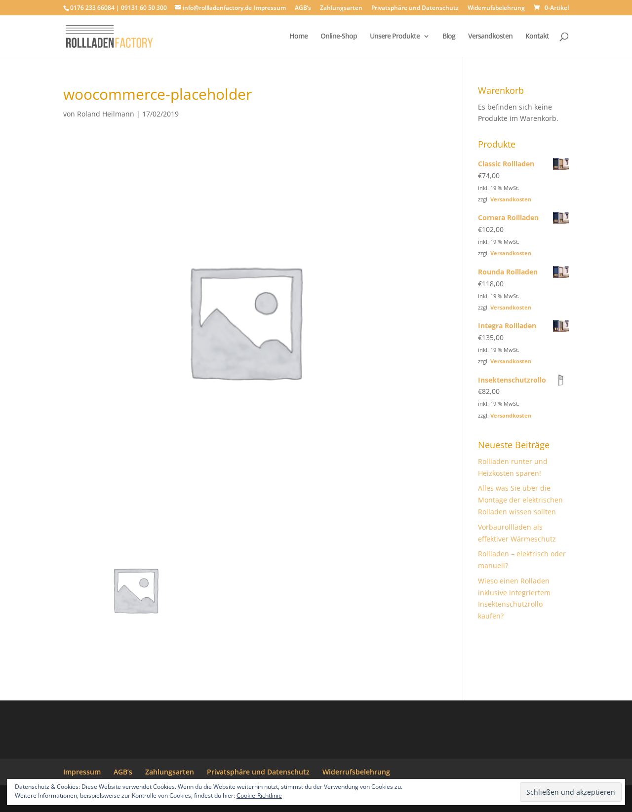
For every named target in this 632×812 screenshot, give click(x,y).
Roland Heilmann (105, 113)
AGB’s (303, 8)
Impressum (270, 8)
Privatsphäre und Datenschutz (415, 8)
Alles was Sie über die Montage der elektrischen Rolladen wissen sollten (520, 499)
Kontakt (537, 36)
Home (298, 36)
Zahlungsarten (341, 8)
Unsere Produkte (395, 36)
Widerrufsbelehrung (496, 8)
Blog (448, 36)
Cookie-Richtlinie (259, 795)
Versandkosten (490, 36)
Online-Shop (338, 36)
